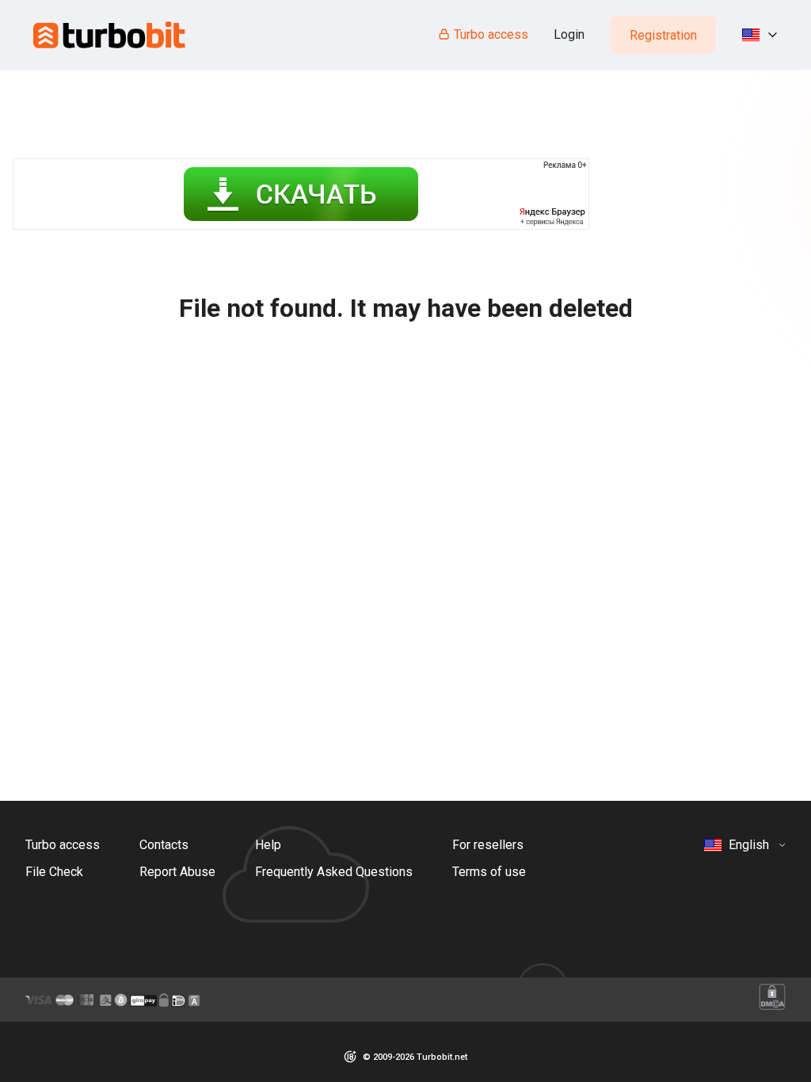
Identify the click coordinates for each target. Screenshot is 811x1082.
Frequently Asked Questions (334, 871)
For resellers (488, 844)
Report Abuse (177, 871)
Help (268, 844)
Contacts (163, 844)
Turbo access (491, 34)
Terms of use (489, 871)
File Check (54, 871)
